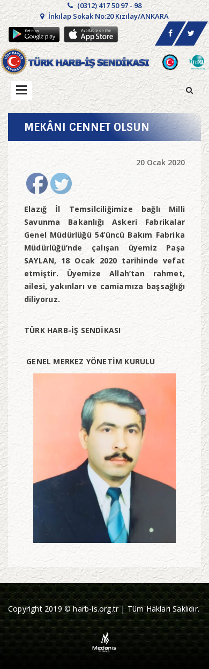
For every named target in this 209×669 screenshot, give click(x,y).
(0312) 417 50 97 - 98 (108, 5)
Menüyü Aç (21, 90)
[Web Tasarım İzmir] (104, 641)
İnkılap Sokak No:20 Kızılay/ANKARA (108, 16)
